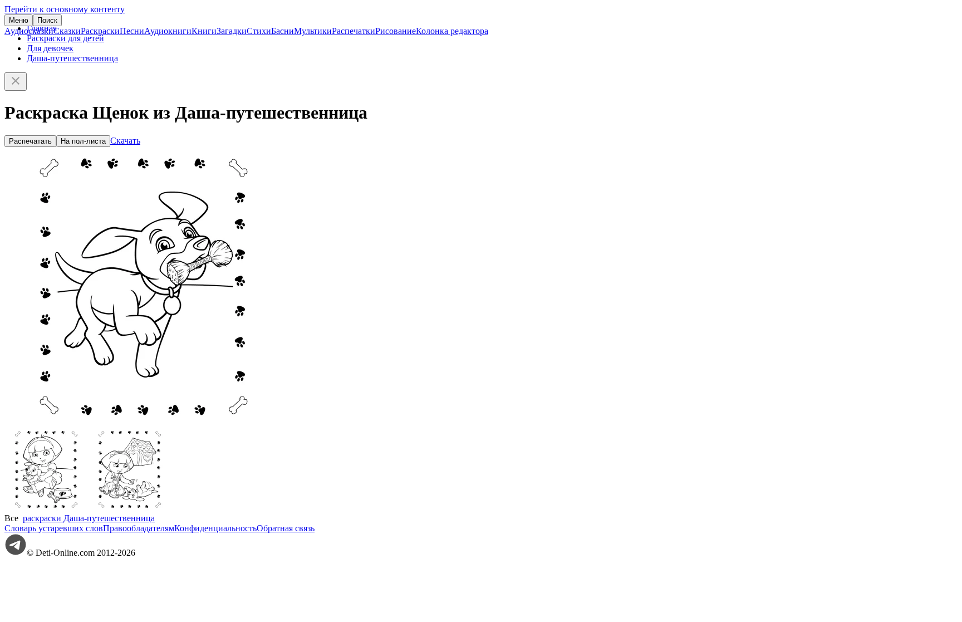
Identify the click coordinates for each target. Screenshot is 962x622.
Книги (204, 31)
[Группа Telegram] (15, 552)
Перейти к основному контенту (64, 9)
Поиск (47, 20)
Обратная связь (286, 528)
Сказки (67, 31)
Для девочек (50, 48)
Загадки (232, 31)
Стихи (259, 31)
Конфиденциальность (215, 528)
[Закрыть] (15, 81)
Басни (282, 31)
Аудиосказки (28, 31)
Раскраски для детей (65, 38)
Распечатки (353, 31)
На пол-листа (83, 141)
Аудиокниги (168, 31)
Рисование (395, 31)
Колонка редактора (452, 31)
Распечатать (30, 141)
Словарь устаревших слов (53, 528)
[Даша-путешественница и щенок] (46, 508)
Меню (18, 20)
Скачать (125, 140)
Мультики (313, 31)
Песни (132, 31)
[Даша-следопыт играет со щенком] (129, 508)
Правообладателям (138, 528)
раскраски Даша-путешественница (89, 518)
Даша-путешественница (72, 58)
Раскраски (100, 31)
